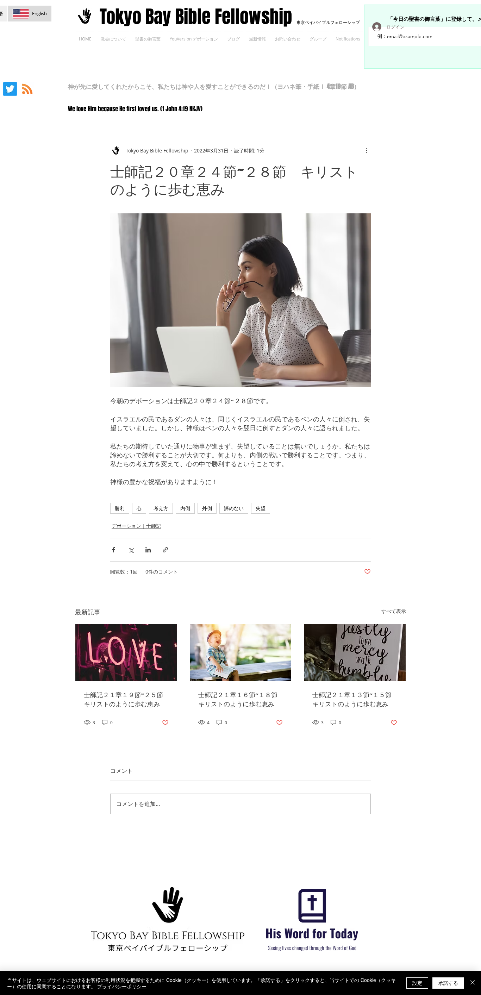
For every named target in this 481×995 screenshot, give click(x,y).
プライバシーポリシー (121, 986)
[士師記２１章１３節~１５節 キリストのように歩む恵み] (355, 652)
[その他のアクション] (366, 150)
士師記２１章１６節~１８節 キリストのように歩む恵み (240, 699)
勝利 (120, 508)
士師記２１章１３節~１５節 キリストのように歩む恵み (354, 699)
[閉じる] (472, 983)
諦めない (234, 508)
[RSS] (27, 89)
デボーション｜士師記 (136, 525)
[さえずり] (10, 89)
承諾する (448, 982)
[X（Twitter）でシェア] (130, 549)
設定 (417, 982)
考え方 (161, 508)
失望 (261, 508)
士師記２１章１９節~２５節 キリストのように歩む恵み (126, 699)
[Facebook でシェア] (113, 549)
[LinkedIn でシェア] (148, 549)
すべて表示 (393, 611)
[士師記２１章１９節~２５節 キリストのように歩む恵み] (126, 652)
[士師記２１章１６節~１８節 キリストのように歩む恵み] (241, 652)
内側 (185, 508)
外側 (207, 508)
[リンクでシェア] (165, 549)
